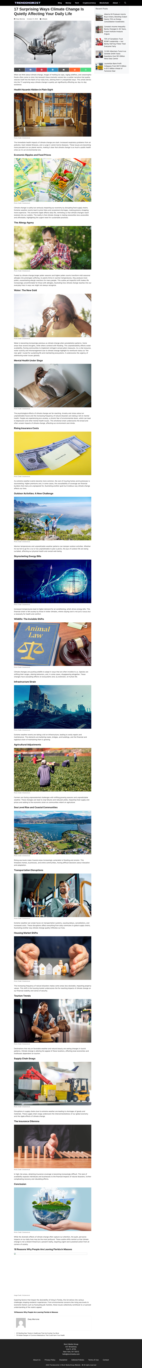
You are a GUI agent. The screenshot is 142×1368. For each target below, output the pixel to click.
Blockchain (104, 3)
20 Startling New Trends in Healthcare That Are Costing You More (37, 1333)
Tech (77, 3)
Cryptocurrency (89, 3)
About (115, 3)
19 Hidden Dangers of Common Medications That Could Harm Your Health (40, 1335)
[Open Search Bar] (125, 3)
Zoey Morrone (20, 19)
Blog (60, 3)
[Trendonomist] (27, 3)
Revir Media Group (68, 1365)
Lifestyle (44, 19)
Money (68, 3)
